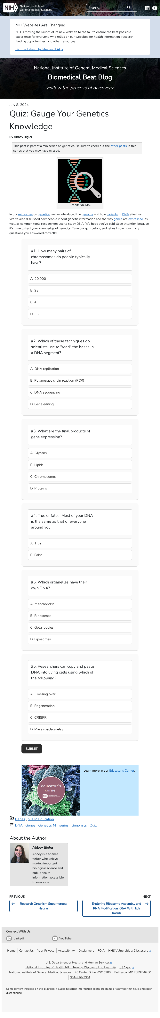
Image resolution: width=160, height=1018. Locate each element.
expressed (135, 219)
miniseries (25, 214)
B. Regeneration (42, 705)
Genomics (79, 825)
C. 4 (33, 302)
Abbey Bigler (23, 137)
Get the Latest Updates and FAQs (39, 49)
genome (87, 214)
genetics (44, 214)
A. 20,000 (38, 278)
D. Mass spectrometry (46, 729)
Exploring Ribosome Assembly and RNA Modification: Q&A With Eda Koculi (120, 908)
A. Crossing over (42, 694)
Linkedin (20, 938)
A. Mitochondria (42, 604)
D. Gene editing (42, 404)
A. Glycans (38, 453)
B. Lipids (36, 464)
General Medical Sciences (36, 10)
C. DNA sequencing (45, 392)
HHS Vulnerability (128, 950)
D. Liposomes (40, 639)
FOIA (101, 950)
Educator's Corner (121, 770)
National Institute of (32, 6)
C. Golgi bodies (41, 627)
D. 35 (34, 314)
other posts (119, 146)
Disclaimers (86, 950)
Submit (32, 749)
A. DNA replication (44, 368)
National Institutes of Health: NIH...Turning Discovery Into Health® (71, 967)
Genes (20, 819)
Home (11, 950)
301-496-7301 (80, 977)
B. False (36, 555)
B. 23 (34, 290)
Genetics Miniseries (53, 825)
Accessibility (66, 950)
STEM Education (41, 819)
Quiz (93, 825)
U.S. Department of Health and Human (77, 962)
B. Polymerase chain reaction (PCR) (57, 380)
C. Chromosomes (43, 476)
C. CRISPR (38, 717)
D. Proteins (38, 488)
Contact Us (26, 950)
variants (112, 214)
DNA (125, 214)
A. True (35, 543)
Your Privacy (45, 950)
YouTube (65, 938)
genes (118, 219)
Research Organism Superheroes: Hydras (39, 906)
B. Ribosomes (40, 615)
